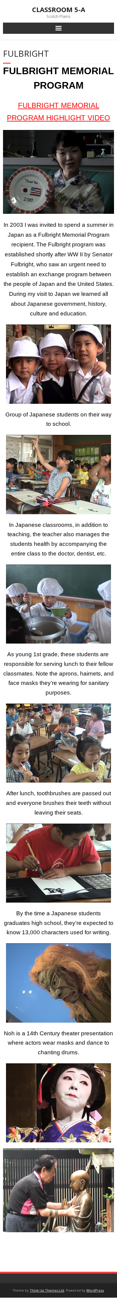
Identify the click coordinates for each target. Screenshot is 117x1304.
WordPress (95, 1290)
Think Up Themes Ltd (47, 1290)
